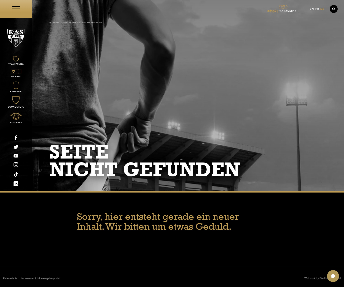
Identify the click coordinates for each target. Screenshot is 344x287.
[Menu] (16, 9)
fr (317, 9)
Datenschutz (10, 278)
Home (56, 22)
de (322, 9)
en (312, 9)
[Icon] (334, 9)
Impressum (27, 278)
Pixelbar (324, 278)
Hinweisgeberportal (48, 278)
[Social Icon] (16, 138)
